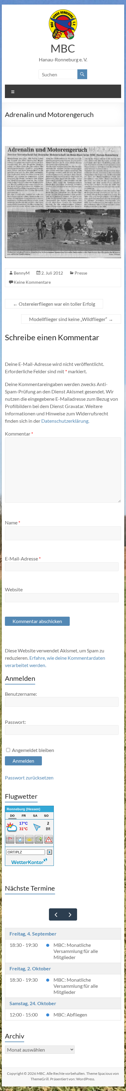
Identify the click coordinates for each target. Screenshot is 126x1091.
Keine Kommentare (32, 282)
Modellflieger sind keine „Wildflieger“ (71, 319)
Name (12, 522)
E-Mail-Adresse (23, 558)
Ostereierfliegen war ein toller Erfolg (54, 304)
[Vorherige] (56, 914)
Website (14, 589)
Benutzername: (21, 694)
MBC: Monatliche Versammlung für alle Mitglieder (76, 951)
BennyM (22, 272)
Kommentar (19, 433)
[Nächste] (70, 914)
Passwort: (15, 722)
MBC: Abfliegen (70, 1014)
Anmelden (23, 761)
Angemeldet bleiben (33, 750)
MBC (62, 48)
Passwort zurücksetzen (29, 777)
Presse (81, 272)
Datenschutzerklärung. (65, 421)
